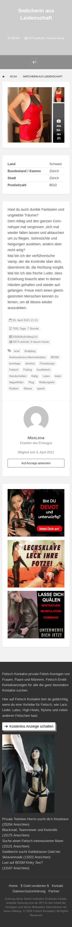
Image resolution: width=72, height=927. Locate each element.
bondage (14, 363)
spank (41, 388)
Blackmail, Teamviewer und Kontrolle (29, 830)
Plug (31, 382)
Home (13, 886)
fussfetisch (43, 369)
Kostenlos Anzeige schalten (31, 726)
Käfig (34, 376)
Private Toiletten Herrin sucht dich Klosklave (35, 819)
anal (16, 351)
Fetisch (13, 369)
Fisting (27, 369)
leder (58, 376)
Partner (53, 891)
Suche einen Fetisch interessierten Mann (32, 841)
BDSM (16, 38)
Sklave (28, 388)
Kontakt (57, 886)
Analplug (29, 351)
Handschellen (17, 376)
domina (30, 363)
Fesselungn (47, 363)
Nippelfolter (16, 382)
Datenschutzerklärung (29, 891)
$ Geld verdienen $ (35, 886)
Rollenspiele (47, 382)
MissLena (36, 438)
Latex (46, 376)
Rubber (14, 388)
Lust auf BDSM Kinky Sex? (22, 862)
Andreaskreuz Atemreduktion (27, 357)
